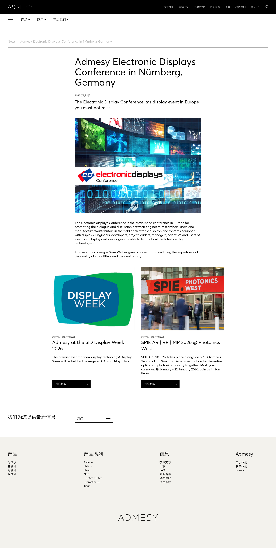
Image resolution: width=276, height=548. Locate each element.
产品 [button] (24, 20)
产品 (12, 454)
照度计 (12, 470)
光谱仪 (12, 462)
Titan (87, 486)
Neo (86, 474)
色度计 (12, 466)
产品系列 (93, 454)
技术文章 (200, 6)
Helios (88, 466)
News (12, 41)
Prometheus (92, 482)
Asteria (88, 462)
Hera (87, 470)
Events (240, 470)
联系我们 (240, 6)
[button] (266, 6)
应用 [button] (40, 20)
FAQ (162, 470)
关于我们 (169, 6)
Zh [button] (255, 6)
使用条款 (165, 482)
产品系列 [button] (59, 20)
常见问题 (215, 6)
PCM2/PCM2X (93, 478)
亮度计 (12, 474)
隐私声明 (165, 478)
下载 (227, 6)
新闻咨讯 (184, 6)
